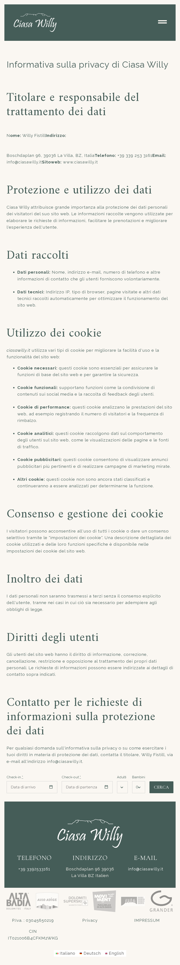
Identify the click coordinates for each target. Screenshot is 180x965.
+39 (34, 869)
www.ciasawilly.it (80, 162)
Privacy (90, 920)
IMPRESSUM (147, 920)
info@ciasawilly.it (24, 162)
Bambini (138, 777)
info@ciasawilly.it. (65, 761)
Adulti (121, 777)
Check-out (71, 777)
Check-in (15, 777)
